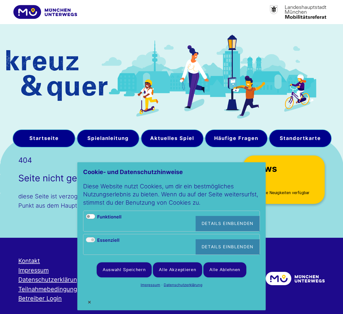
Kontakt (29, 260)
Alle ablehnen (224, 269)
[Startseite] (56, 76)
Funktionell (109, 216)
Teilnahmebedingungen (51, 289)
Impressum (33, 270)
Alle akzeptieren (177, 269)
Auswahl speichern (124, 269)
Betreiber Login (40, 298)
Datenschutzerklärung (49, 279)
